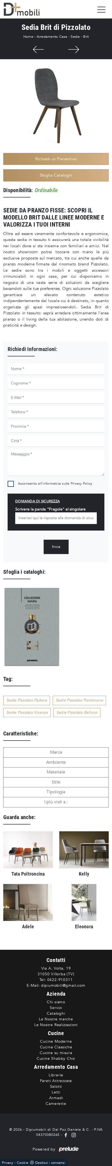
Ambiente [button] (56, 762)
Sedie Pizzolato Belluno (76, 712)
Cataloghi (56, 1013)
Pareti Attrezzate (56, 1080)
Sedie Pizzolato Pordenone (79, 700)
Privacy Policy (81, 483)
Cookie (23, 1162)
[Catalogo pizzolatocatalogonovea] (31, 626)
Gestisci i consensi (50, 1162)
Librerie (56, 1075)
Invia (56, 546)
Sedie (75, 36)
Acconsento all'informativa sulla (55, 483)
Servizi (56, 1007)
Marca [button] (56, 752)
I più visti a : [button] (56, 802)
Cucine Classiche (56, 1047)
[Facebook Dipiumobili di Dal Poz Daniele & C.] (66, 1134)
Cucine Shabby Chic (56, 1058)
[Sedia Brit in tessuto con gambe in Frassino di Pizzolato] (56, 106)
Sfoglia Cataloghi (56, 175)
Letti (56, 1092)
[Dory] (73, 49)
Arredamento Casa (52, 36)
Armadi (56, 1098)
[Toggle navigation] (101, 9)
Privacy (7, 1162)
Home (28, 36)
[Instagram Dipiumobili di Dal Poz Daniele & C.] (72, 1134)
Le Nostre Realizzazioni (56, 1024)
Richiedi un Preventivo (56, 159)
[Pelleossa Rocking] (38, 49)
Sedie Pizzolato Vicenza (27, 712)
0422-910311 (60, 979)
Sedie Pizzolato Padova (26, 700)
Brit (86, 36)
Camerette (56, 1103)
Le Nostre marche (56, 1019)
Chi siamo (56, 1002)
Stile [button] (56, 782)
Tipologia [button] (55, 792)
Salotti (56, 1086)
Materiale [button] (56, 772)
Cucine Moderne (56, 1041)
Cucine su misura (56, 1052)
